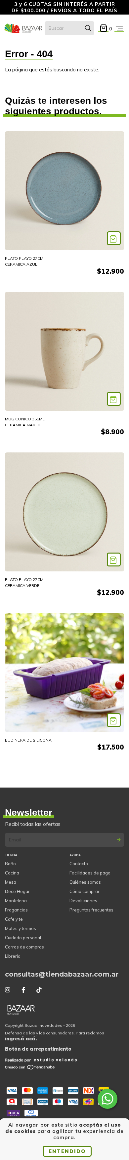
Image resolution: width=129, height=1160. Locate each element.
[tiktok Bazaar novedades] (39, 990)
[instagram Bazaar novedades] (7, 990)
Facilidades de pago (89, 872)
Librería (13, 956)
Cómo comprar (84, 891)
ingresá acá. (21, 1038)
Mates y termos (20, 928)
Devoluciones (83, 900)
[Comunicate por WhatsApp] (107, 1099)
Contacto (78, 863)
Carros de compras (24, 946)
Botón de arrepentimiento (38, 1049)
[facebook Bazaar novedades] (23, 990)
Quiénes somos (85, 882)
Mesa (10, 882)
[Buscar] (88, 28)
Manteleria (16, 900)
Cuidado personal (23, 937)
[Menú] (119, 28)
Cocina (12, 872)
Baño (10, 863)
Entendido (67, 1151)
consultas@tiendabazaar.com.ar (61, 974)
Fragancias (16, 909)
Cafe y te (14, 919)
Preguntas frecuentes (91, 909)
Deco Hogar (17, 891)
